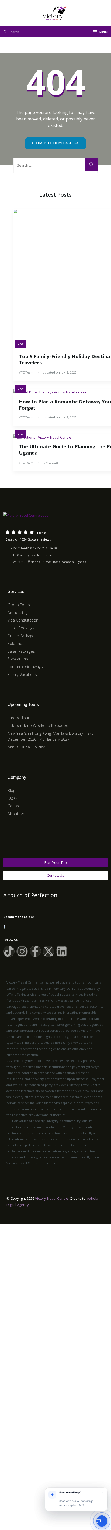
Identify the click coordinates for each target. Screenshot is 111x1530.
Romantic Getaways (25, 666)
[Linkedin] (61, 951)
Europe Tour (18, 717)
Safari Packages (21, 651)
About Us (16, 813)
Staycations (18, 658)
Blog (20, 344)
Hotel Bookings (21, 627)
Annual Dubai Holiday (26, 747)
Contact (14, 805)
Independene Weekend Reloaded (38, 725)
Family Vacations (22, 674)
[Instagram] (22, 951)
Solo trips (16, 643)
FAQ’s (13, 798)
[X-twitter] (48, 951)
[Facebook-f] (35, 951)
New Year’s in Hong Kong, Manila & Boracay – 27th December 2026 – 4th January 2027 (51, 736)
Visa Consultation (23, 620)
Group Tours (19, 604)
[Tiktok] (9, 951)
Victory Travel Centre (51, 1198)
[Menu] (95, 31)
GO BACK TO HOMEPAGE (52, 142)
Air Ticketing (18, 612)
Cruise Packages (22, 635)
